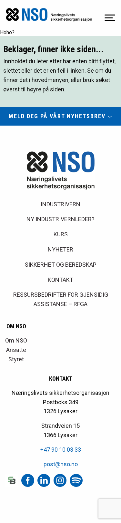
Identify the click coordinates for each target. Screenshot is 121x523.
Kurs (61, 234)
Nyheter (60, 249)
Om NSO (16, 340)
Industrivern (60, 204)
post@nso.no (61, 464)
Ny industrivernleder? (60, 219)
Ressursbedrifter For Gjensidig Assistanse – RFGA (60, 299)
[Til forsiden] (49, 15)
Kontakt (60, 279)
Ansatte (16, 349)
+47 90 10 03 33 (60, 449)
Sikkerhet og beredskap (60, 264)
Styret (16, 359)
